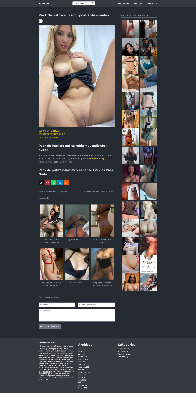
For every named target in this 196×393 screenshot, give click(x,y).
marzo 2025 (82, 357)
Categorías (137, 3)
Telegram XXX (123, 3)
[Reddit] (66, 182)
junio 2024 (82, 380)
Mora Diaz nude (44, 358)
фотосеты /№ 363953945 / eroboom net (56, 372)
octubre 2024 (83, 370)
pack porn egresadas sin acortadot (61, 352)
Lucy (45, 21)
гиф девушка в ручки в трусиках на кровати (56, 378)
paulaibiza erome (45, 354)
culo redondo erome (46, 361)
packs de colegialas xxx (62, 365)
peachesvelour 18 (60, 361)
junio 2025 (82, 349)
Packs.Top (44, 3)
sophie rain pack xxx (65, 363)
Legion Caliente (123, 349)
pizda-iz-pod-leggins (58, 350)
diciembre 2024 (83, 364)
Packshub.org (123, 357)
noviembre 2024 (84, 367)
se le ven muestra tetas (57, 371)
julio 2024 (81, 377)
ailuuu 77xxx (55, 358)
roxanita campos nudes (50, 369)
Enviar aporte (151, 3)
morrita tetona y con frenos (48, 360)
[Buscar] (93, 3)
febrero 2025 (83, 359)
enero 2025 (82, 362)
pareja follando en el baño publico (53, 192)
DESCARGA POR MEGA (49, 131)
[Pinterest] (47, 182)
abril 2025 (81, 354)
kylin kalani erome (45, 346)
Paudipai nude (56, 354)
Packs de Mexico (124, 354)
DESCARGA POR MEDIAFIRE (52, 134)
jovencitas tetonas (63, 377)
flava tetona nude (66, 358)
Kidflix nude (55, 356)
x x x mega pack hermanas (54, 348)
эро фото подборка (66, 360)
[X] (41, 182)
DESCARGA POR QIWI (48, 137)
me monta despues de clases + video (99, 192)
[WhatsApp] (53, 182)
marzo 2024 (82, 385)
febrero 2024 (83, 388)
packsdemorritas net (46, 365)
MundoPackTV (123, 351)
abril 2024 (81, 383)
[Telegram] (60, 182)
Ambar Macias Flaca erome (48, 367)
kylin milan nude (49, 377)
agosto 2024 (82, 375)
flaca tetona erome (67, 356)
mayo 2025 (82, 351)
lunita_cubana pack (53, 375)
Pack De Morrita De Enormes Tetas (56, 362)
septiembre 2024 (84, 372)
